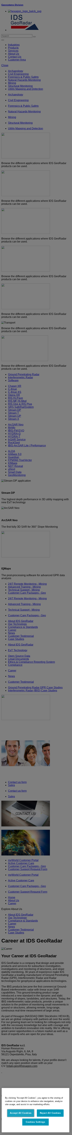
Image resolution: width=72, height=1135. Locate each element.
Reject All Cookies (50, 1113)
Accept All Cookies (20, 1113)
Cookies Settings (35, 1122)
